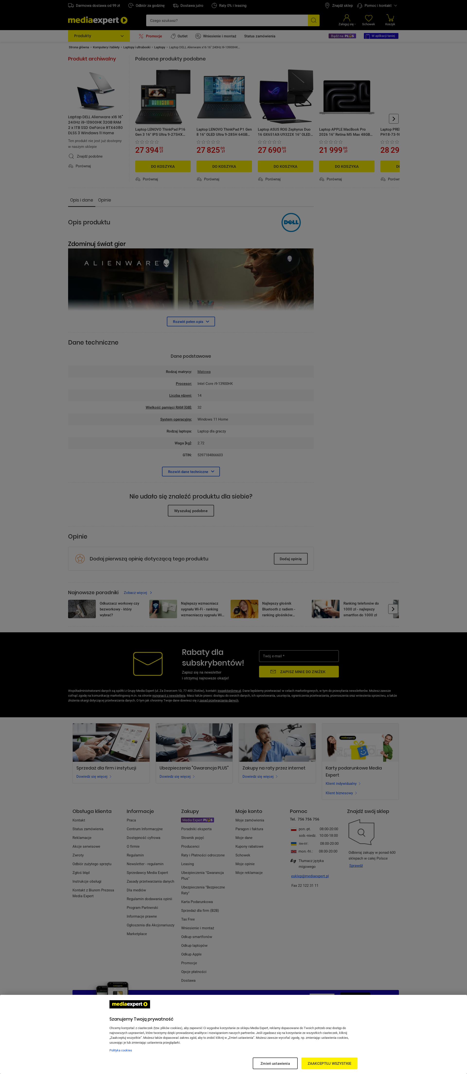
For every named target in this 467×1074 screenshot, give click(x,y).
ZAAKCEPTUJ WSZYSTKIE (329, 1063)
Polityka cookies (120, 1050)
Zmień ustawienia (275, 1063)
